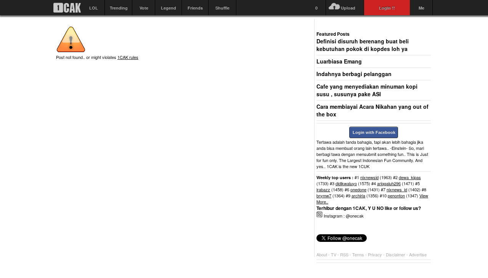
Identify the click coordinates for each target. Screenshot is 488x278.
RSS (344, 254)
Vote (144, 8)
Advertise (418, 254)
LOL (93, 8)
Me (421, 8)
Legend (168, 8)
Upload (348, 8)
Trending (119, 8)
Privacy (375, 254)
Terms (358, 254)
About (321, 254)
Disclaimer (396, 254)
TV (333, 254)
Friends (195, 8)
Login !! (387, 8)
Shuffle (222, 8)
